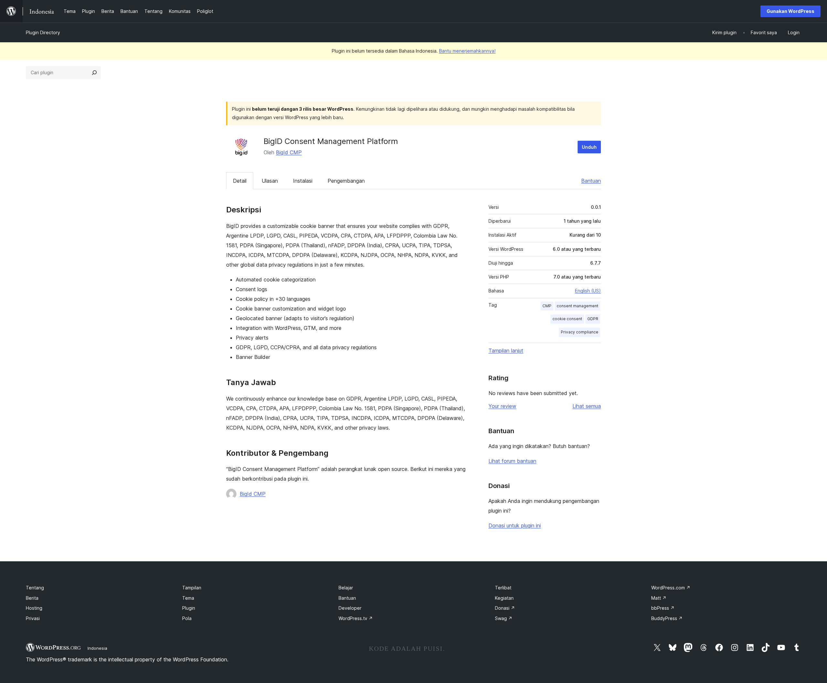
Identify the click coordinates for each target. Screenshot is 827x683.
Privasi (33, 618)
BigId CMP (289, 152)
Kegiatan (504, 598)
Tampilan (191, 587)
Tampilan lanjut (505, 350)
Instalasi (302, 181)
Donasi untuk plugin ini (514, 525)
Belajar (346, 587)
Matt (658, 598)
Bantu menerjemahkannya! (467, 51)
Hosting (34, 608)
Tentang (35, 587)
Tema (188, 598)
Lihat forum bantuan (512, 461)
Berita (32, 598)
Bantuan (591, 181)
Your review (502, 406)
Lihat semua (586, 406)
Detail (239, 181)
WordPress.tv (356, 618)
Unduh (589, 147)
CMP (546, 305)
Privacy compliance (579, 332)
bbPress (663, 608)
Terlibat (503, 587)
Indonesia (97, 648)
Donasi (505, 608)
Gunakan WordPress (790, 11)
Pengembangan (346, 181)
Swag (503, 618)
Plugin (188, 608)
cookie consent (567, 318)
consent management (577, 305)
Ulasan (270, 181)
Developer (350, 608)
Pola (187, 618)
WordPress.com (670, 587)
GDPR (592, 318)
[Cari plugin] (94, 72)
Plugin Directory (43, 32)
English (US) (588, 290)
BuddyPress (667, 618)
